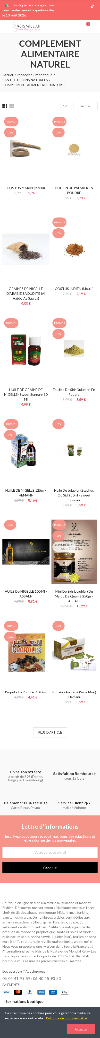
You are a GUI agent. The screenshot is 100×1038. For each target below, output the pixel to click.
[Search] (77, 26)
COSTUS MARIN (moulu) (26, 188)
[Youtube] (85, 6)
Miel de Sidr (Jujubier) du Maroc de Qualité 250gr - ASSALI (74, 596)
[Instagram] (77, 6)
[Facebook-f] (69, 6)
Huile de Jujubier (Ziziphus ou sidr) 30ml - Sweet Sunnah (74, 495)
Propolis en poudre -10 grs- (26, 692)
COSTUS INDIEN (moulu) (74, 289)
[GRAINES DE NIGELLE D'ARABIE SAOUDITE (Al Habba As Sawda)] (26, 249)
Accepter (81, 1029)
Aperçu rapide (37, 133)
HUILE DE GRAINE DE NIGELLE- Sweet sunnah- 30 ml (26, 394)
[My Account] (95, 26)
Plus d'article (50, 732)
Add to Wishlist (37, 123)
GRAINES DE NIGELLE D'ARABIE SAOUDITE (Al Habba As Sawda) (26, 293)
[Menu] (4, 26)
